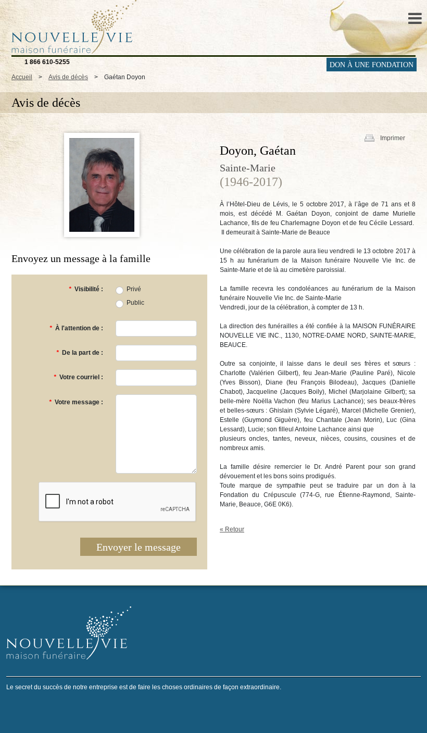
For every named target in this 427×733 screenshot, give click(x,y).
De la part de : (79, 353)
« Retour (232, 529)
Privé (134, 289)
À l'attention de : (76, 328)
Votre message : (76, 402)
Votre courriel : (78, 377)
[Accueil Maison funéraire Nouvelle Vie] (71, 26)
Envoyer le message (138, 547)
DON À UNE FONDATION (371, 65)
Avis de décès (68, 77)
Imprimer (392, 138)
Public (135, 303)
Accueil (21, 77)
